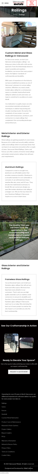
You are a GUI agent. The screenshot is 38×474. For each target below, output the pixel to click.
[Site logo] (18, 3)
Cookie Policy (6, 455)
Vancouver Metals (15, 464)
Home (15, 14)
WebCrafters (28, 468)
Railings (4, 403)
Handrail (4, 414)
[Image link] (13, 386)
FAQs (3, 436)
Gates (4, 407)
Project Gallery (6, 429)
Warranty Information (9, 441)
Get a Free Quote (31, 3)
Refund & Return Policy (9, 444)
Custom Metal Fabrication (10, 418)
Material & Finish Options (10, 425)
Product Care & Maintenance (11, 422)
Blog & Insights (7, 433)
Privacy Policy (6, 448)
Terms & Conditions (8, 452)
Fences (4, 410)
